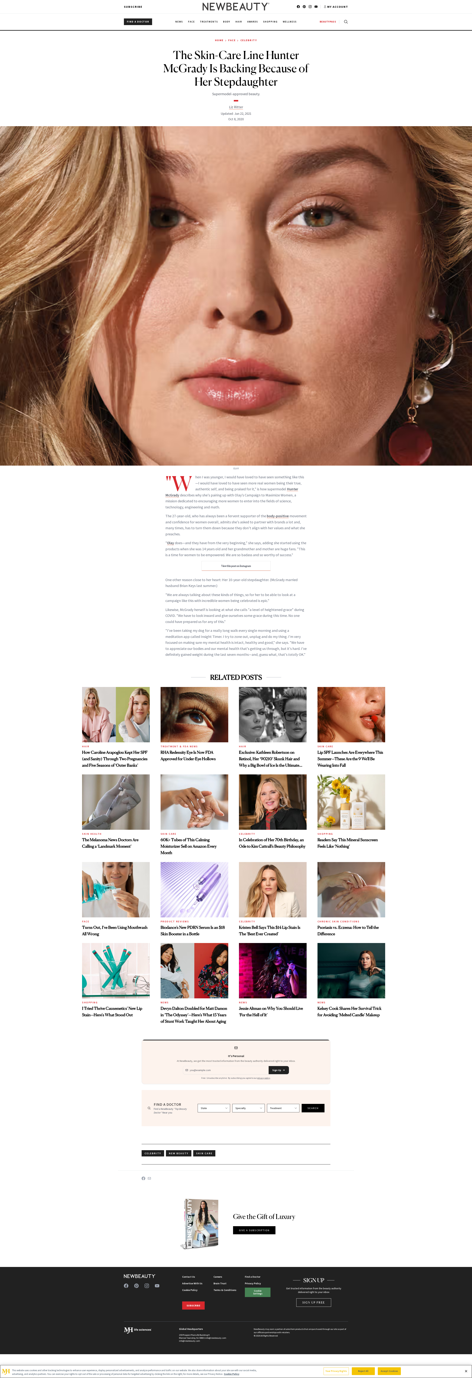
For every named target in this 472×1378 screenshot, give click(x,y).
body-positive (278, 516)
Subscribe (133, 6)
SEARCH (313, 1108)
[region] (236, 1371)
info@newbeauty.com (189, 1340)
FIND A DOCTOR (138, 21)
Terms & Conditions (225, 1290)
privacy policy (263, 1078)
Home (219, 40)
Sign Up (276, 1070)
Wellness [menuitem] (290, 21)
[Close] (466, 1371)
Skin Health (92, 833)
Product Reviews (175, 921)
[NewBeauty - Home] (236, 7)
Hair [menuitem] (238, 21)
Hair (85, 746)
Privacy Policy (253, 1283)
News (165, 1002)
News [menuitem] (179, 21)
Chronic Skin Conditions (338, 921)
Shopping (325, 833)
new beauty (178, 1153)
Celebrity (248, 40)
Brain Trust (220, 1283)
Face (232, 40)
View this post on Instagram (236, 565)
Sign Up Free (313, 1302)
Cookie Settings (257, 1292)
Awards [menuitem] (252, 21)
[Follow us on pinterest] (304, 6)
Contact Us (188, 1276)
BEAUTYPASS (328, 21)
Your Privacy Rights (336, 1371)
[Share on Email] (149, 1178)
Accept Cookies (389, 1371)
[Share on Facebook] (143, 1178)
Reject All (363, 1371)
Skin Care (325, 746)
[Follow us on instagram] (310, 6)
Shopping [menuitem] (270, 21)
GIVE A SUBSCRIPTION (254, 1230)
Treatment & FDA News (179, 746)
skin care (204, 1153)
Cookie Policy (189, 1290)
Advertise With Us (192, 1283)
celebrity (153, 1153)
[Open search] (345, 21)
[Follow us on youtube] (316, 6)
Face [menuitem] (191, 21)
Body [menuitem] (226, 21)
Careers (218, 1276)
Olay (170, 543)
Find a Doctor (252, 1276)
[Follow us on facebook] (298, 6)
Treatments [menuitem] (209, 21)
